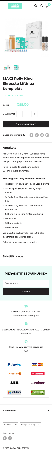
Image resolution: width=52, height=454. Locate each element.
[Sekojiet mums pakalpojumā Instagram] (10, 438)
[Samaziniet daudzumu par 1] (19, 114)
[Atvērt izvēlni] (4, 6)
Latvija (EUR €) (28, 424)
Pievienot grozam (26, 124)
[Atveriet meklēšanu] (35, 5)
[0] (47, 5)
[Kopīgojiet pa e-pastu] (47, 135)
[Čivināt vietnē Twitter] (42, 135)
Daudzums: (9, 113)
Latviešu (8, 424)
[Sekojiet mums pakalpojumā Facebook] (5, 438)
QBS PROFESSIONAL (13, 95)
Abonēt (26, 291)
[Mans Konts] (41, 5)
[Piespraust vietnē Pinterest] (37, 135)
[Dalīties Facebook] (31, 135)
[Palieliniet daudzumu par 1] (34, 114)
